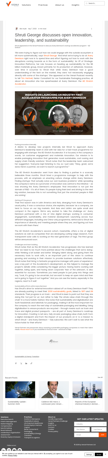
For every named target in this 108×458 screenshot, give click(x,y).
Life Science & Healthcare (33, 423)
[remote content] (54, 342)
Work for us (52, 425)
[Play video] (54, 113)
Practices (28, 417)
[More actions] (91, 28)
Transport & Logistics (32, 438)
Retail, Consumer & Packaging (31, 430)
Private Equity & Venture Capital (33, 426)
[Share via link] (31, 363)
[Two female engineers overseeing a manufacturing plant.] (87, 389)
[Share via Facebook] (16, 363)
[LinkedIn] (3, 450)
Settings (89, 454)
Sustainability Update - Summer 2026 (17, 403)
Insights (51, 423)
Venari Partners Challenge (58, 421)
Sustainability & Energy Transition (27, 357)
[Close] (105, 454)
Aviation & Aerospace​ (32, 419)
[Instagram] (9, 450)
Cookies (51, 429)
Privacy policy (53, 431)
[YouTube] (14, 450)
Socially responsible (55, 419)
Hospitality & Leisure (31, 421)
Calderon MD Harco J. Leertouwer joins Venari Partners (51, 403)
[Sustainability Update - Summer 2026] (20, 389)
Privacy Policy (12, 455)
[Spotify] (19, 450)
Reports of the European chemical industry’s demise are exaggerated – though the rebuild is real (86, 403)
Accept (99, 454)
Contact (51, 427)
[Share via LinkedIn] (26, 363)
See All (100, 377)
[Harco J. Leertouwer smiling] (54, 389)
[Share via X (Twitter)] (21, 363)
